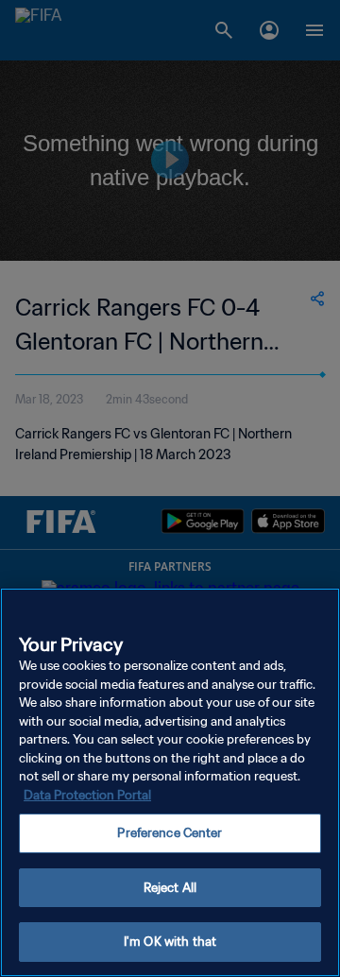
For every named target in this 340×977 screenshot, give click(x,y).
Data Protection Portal (87, 795)
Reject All (170, 888)
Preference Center (169, 833)
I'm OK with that (170, 942)
